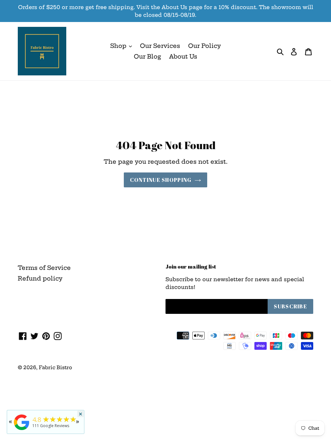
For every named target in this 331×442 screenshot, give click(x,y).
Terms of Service (44, 267)
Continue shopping (161, 179)
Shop (119, 46)
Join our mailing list (191, 266)
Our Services (160, 46)
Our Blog (147, 56)
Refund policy (40, 278)
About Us (183, 56)
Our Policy (204, 46)
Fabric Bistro (55, 367)
